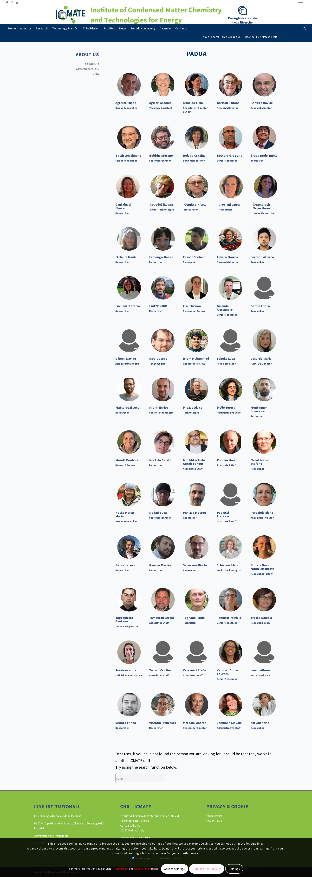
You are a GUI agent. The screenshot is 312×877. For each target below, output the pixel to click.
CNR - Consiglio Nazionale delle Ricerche (57, 816)
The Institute (91, 64)
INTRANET (301, 2)
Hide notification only (207, 869)
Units (96, 73)
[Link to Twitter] (7, 2)
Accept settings (174, 869)
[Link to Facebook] (12, 2)
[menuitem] (300, 2)
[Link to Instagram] (16, 2)
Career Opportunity (87, 69)
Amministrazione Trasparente (51, 836)
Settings (234, 869)
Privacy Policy (214, 816)
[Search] (303, 28)
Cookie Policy (214, 821)
